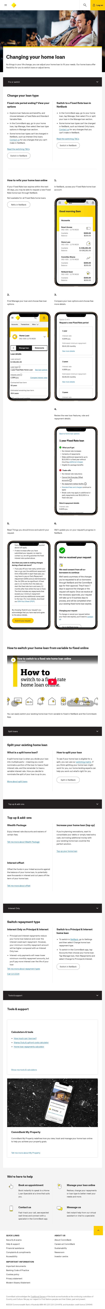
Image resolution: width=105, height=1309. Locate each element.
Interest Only (14, 908)
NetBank (74, 939)
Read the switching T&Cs (18, 149)
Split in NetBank (68, 780)
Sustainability (61, 1248)
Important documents (16, 1266)
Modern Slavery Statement (18, 1282)
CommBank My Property (25, 1131)
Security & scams (14, 1240)
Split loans (13, 731)
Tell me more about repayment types (23, 968)
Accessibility (11, 1256)
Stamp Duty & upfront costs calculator (31, 1042)
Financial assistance (15, 1248)
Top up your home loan (67, 851)
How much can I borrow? (25, 1038)
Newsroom (59, 1252)
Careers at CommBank (65, 1244)
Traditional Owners (38, 1296)
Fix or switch (14, 82)
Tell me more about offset (18, 885)
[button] (3, 5)
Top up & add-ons (16, 804)
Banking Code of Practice (17, 1270)
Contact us (15, 139)
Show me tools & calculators (24, 1069)
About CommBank (63, 1240)
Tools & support (15, 995)
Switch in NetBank (18, 155)
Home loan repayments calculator (29, 1046)
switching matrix (83, 762)
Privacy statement (14, 1278)
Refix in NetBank (18, 204)
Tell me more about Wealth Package (23, 842)
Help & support (13, 1244)
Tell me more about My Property (25, 1153)
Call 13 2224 (13, 974)
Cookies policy (12, 1274)
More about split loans (17, 781)
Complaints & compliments (18, 1252)
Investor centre (61, 1256)
